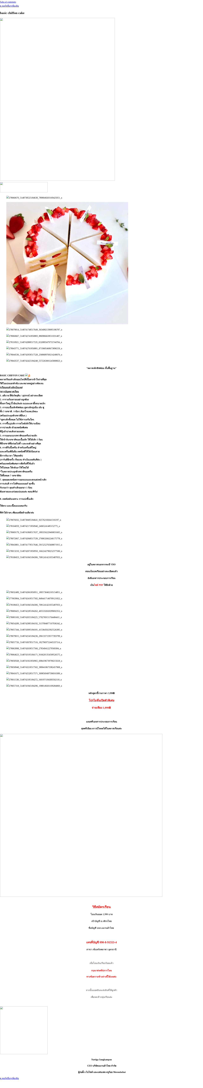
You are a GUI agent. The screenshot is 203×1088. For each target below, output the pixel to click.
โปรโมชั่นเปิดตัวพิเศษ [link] (101, 700)
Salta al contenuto (8, 2)
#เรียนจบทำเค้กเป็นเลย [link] (11, 387)
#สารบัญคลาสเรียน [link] (9, 391)
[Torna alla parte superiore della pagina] (1, 1084)
